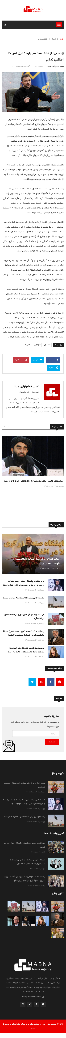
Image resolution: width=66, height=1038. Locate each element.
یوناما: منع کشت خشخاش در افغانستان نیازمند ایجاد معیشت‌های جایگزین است (26, 650)
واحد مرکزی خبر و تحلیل (29, 392)
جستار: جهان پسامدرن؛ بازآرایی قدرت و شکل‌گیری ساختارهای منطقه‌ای (27, 862)
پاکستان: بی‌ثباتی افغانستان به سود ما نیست (23, 598)
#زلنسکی (47, 344)
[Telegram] (43, 1005)
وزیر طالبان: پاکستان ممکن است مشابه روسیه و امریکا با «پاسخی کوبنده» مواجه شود (23, 583)
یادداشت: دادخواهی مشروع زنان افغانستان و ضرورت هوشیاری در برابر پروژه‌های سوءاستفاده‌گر (24, 880)
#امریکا (27, 344)
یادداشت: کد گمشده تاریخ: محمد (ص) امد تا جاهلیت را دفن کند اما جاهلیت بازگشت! (23, 633)
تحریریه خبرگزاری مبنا (55, 66)
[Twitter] (29, 1005)
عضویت (52, 742)
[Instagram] (22, 1005)
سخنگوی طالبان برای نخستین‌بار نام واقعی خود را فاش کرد (34, 481)
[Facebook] (36, 1005)
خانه (62, 39)
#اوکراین (37, 344)
